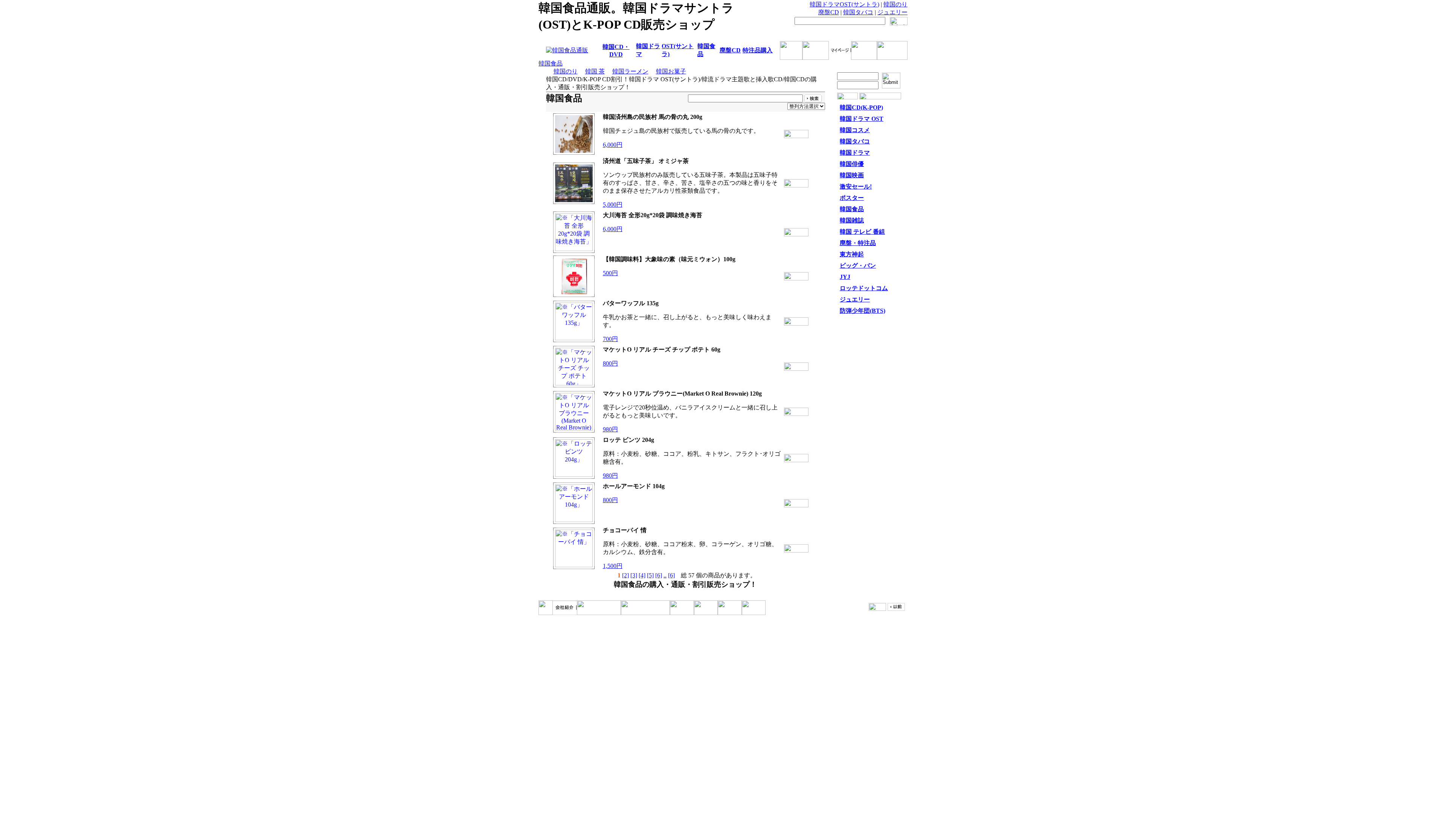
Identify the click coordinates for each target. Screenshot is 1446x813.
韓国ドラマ (855, 152)
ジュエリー (892, 12)
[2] (625, 575)
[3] (633, 575)
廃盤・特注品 (858, 243)
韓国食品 (550, 63)
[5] (650, 575)
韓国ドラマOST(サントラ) (844, 4)
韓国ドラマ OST (861, 119)
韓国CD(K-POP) (861, 107)
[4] (642, 575)
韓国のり (895, 4)
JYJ (845, 277)
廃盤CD (828, 12)
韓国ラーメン (630, 71)
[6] (658, 575)
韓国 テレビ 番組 (862, 231)
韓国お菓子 (671, 71)
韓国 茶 (595, 71)
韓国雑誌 (852, 220)
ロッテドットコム (864, 288)
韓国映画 (852, 175)
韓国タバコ (858, 12)
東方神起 (852, 254)
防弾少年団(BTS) (862, 311)
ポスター (852, 198)
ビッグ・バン (858, 265)
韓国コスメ (855, 130)
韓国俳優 (852, 164)
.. (665, 575)
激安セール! (856, 186)
